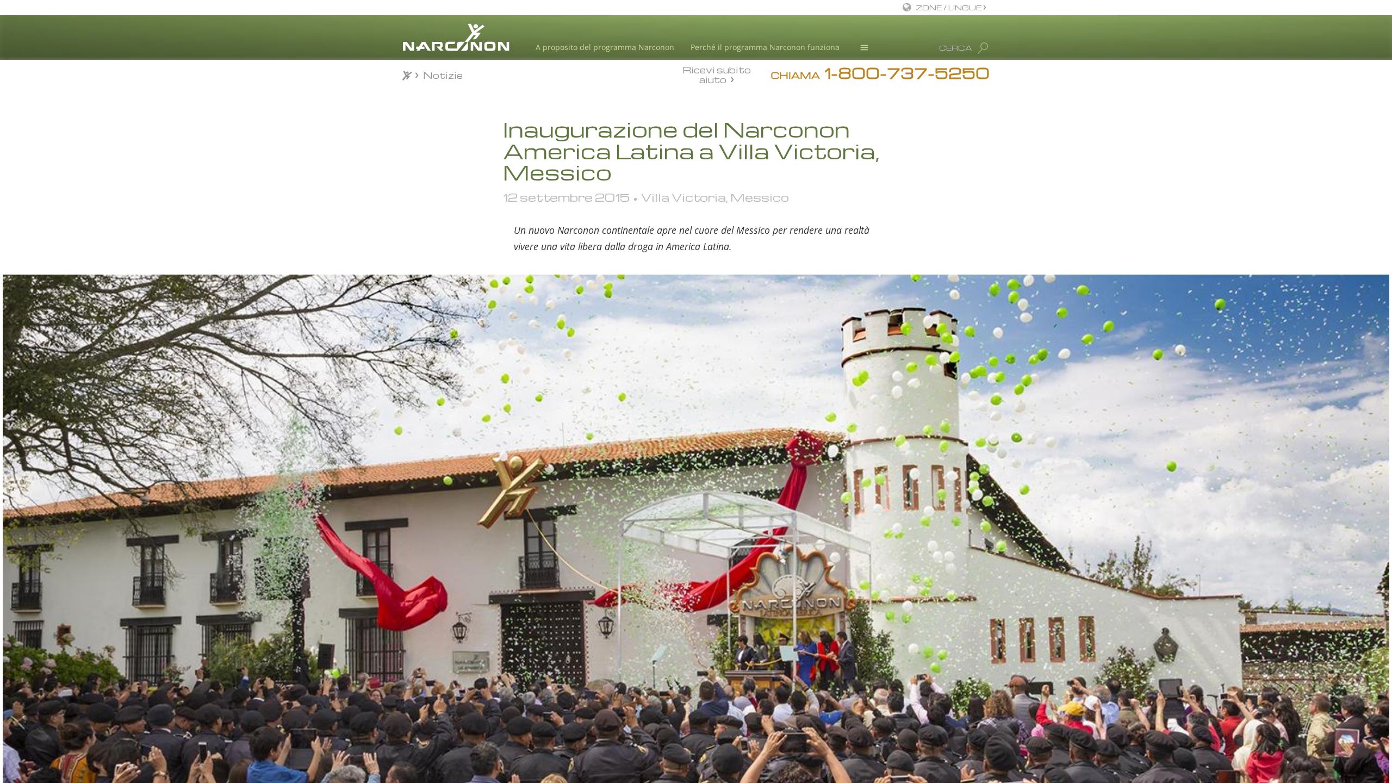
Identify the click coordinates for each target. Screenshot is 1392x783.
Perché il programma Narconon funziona (765, 47)
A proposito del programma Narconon (605, 47)
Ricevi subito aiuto (716, 74)
